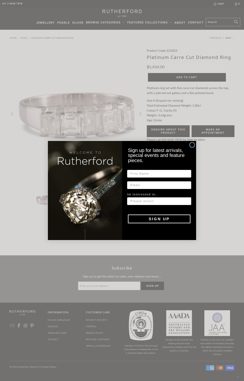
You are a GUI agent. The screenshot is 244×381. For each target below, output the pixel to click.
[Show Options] (187, 201)
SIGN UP (159, 219)
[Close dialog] (192, 145)
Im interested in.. (142, 194)
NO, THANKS (159, 229)
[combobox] (158, 201)
